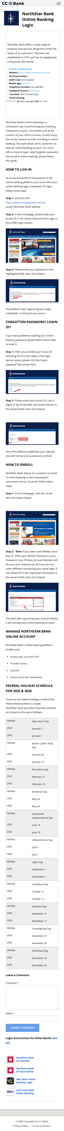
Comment (12, 983)
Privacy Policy (20, 1125)
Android (26, 83)
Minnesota (34, 90)
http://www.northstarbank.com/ (35, 72)
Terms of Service (41, 1125)
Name (10, 1013)
